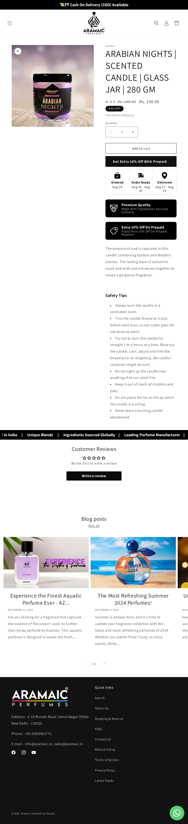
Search (100, 698)
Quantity (111, 123)
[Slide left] (84, 664)
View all (94, 526)
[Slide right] (104, 664)
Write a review (94, 475)
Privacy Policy (105, 770)
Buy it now (141, 161)
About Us (102, 708)
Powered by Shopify (43, 813)
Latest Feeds (104, 781)
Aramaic (26, 813)
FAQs (98, 729)
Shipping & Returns (109, 719)
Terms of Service (107, 760)
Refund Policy (105, 749)
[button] (10, 23)
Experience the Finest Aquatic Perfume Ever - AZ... (46, 599)
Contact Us (103, 739)
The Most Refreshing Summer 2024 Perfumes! (133, 599)
